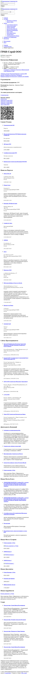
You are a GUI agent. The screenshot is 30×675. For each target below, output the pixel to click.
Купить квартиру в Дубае (9, 470)
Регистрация (7, 41)
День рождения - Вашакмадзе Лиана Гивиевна (14, 631)
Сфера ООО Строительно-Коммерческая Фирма (15, 414)
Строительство (4, 95)
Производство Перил (8, 305)
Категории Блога (11, 33)
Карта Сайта (10, 22)
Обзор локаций (11, 27)
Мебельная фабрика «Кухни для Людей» (13, 283)
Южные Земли (7, 185)
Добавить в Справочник (10, 37)
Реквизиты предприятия (9, 578)
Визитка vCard (10, 71)
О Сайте (6, 19)
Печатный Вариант (15, 73)
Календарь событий (12, 29)
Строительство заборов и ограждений (12, 446)
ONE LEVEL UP (7, 173)
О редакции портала (12, 24)
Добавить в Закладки (10, 75)
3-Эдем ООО (6, 394)
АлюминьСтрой (7, 323)
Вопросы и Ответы (12, 20)
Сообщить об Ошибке (23, 76)
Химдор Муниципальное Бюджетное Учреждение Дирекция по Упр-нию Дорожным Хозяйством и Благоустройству (15, 345)
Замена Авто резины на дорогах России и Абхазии (15, 462)
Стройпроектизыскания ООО (10, 152)
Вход (5, 42)
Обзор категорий (11, 26)
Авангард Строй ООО (6, 101)
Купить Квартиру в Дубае (9, 572)
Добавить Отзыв (5, 73)
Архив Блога (10, 34)
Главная (6, 17)
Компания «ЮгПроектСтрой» (10, 203)
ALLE (5, 251)
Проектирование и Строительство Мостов (13, 453)
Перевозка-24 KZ (8, 270)
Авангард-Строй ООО (6, 100)
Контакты (6, 38)
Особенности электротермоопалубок (12, 430)
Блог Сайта (10, 31)
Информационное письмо (9, 584)
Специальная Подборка (13, 35)
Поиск (2, 6)
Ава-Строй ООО (5, 104)
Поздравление (7, 523)
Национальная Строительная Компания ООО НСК (15, 161)
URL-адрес (24, 673)
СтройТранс (8, 673)
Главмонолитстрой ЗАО (9, 125)
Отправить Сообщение (10, 69)
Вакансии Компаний (12, 30)
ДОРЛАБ (6, 240)
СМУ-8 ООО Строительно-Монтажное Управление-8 (16, 381)
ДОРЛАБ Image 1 (8, 560)
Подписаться (13, 76)
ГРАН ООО (4, 99)
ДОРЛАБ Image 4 (8, 551)
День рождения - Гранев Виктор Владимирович (14, 605)
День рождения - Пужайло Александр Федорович (15, 619)
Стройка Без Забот (8, 223)
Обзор (5, 23)
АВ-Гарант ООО (7, 144)
